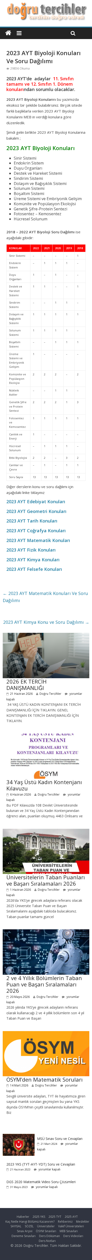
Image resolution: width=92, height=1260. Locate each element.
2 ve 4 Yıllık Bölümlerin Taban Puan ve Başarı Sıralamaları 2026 (44, 984)
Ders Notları (47, 1241)
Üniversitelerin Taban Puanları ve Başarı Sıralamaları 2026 (45, 880)
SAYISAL (16, 1226)
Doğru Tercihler (50, 694)
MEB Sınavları (69, 1231)
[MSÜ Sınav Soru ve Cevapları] (19, 1136)
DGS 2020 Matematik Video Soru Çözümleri (41, 1181)
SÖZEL (29, 1226)
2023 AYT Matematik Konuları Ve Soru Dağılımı (45, 596)
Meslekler (82, 1221)
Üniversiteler (46, 1226)
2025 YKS (39, 1217)
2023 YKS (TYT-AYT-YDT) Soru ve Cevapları (40, 1164)
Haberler (23, 1217)
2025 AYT (71, 1217)
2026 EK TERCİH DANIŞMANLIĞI (26, 684)
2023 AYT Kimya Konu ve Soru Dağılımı (46, 622)
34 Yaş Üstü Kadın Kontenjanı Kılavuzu (44, 785)
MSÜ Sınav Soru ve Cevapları (59, 1138)
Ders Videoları (73, 1236)
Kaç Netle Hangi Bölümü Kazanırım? (29, 1221)
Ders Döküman (49, 1236)
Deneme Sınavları (24, 1236)
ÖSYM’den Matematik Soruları (44, 1079)
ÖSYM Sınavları (46, 1231)
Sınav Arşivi (24, 1231)
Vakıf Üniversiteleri (71, 1226)
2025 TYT (55, 1217)
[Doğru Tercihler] (46, 5)
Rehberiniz (65, 1221)
